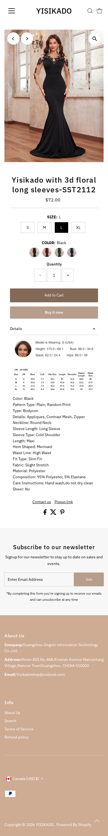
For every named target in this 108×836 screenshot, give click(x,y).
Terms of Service (19, 729)
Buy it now (54, 312)
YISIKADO (54, 11)
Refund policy (16, 737)
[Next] (27, 38)
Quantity (54, 264)
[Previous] (13, 38)
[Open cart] (99, 10)
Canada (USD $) (25, 778)
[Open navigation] (16, 11)
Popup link (64, 502)
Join (89, 579)
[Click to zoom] (94, 38)
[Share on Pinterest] (62, 513)
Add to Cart (54, 295)
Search (10, 720)
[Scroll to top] (96, 820)
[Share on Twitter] (53, 513)
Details (16, 328)
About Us (12, 712)
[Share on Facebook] (45, 513)
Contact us (41, 502)
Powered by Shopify (73, 824)
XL (78, 227)
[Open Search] (90, 10)
